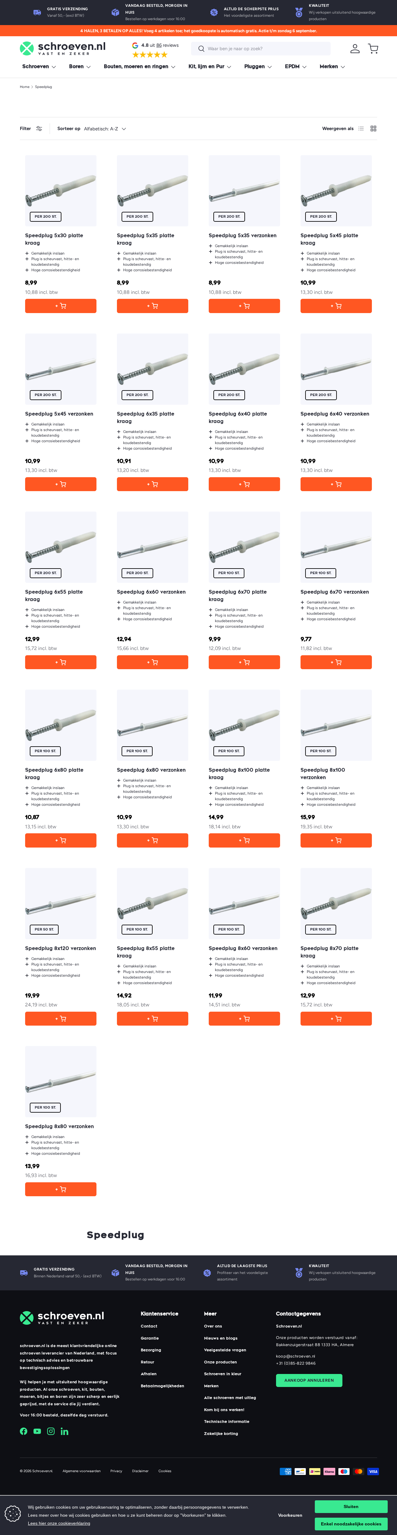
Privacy (116, 1471)
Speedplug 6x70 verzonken (335, 592)
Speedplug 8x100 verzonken (323, 774)
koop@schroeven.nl (295, 1356)
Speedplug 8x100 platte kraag (239, 774)
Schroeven (35, 67)
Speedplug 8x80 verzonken (59, 1127)
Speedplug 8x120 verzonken (60, 949)
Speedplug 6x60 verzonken (151, 592)
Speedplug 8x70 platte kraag (330, 953)
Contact (149, 1326)
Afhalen (149, 1374)
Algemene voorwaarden (81, 1471)
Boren (76, 67)
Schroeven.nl (42, 1471)
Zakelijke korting (221, 1434)
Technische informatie (226, 1422)
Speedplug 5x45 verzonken (59, 414)
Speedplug (43, 87)
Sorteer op (68, 128)
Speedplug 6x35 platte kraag (145, 418)
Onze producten (220, 1362)
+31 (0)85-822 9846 (296, 1363)
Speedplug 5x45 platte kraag (329, 240)
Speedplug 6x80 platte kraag (54, 774)
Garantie (150, 1339)
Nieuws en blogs (221, 1339)
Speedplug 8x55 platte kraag (146, 953)
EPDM (292, 67)
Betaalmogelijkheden (162, 1386)
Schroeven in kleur (222, 1374)
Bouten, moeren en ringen (136, 67)
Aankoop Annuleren (309, 1380)
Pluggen (254, 67)
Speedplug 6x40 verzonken (335, 414)
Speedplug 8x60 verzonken (243, 949)
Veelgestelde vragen (225, 1350)
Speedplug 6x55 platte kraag (54, 596)
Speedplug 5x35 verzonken (243, 236)
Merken (329, 67)
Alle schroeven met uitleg (230, 1398)
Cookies (164, 1471)
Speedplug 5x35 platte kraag (145, 240)
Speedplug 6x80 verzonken (151, 770)
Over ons (213, 1326)
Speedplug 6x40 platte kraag (238, 418)
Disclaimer (140, 1471)
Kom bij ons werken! (224, 1410)
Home (24, 87)
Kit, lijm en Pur (206, 67)
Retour (147, 1362)
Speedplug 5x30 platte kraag (54, 240)
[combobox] (261, 48)
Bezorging (151, 1350)
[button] (373, 48)
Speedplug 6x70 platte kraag (238, 596)
